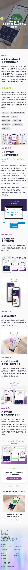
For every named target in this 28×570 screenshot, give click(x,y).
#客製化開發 (5, 117)
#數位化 (15, 117)
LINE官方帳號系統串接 (6, 546)
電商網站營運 (4, 549)
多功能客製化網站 (18, 546)
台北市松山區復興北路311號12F (8, 566)
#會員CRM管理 (17, 120)
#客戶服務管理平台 (18, 124)
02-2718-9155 (4, 565)
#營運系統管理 (6, 120)
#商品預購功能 (6, 128)
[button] (16, 519)
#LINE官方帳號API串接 (17, 113)
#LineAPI (5, 113)
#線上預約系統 (6, 124)
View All (23, 491)
